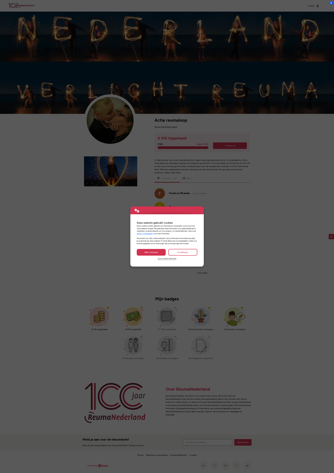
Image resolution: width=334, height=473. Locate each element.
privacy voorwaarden (145, 234)
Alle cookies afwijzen (167, 259)
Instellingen (182, 252)
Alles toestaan (151, 252)
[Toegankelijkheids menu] (331, 2)
